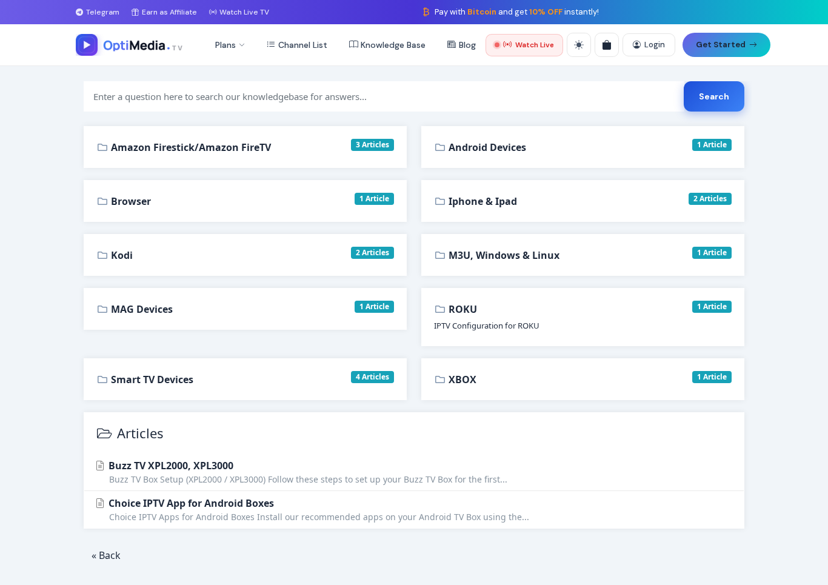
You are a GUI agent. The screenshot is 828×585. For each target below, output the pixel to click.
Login (654, 44)
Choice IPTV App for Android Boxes (317, 509)
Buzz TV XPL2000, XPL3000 (306, 472)
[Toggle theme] (579, 45)
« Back (106, 555)
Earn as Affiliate (169, 12)
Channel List (302, 44)
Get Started (721, 44)
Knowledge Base (393, 44)
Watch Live (534, 45)
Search (714, 96)
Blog (467, 44)
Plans (225, 44)
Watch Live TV (244, 12)
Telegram (102, 12)
